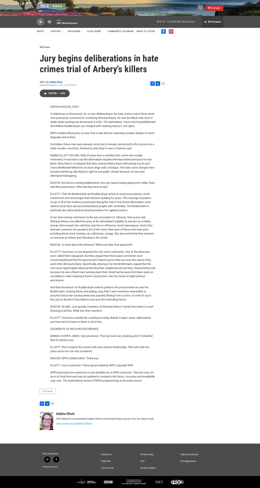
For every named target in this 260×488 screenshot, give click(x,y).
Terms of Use (107, 468)
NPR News (45, 47)
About (40, 31)
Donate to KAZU (148, 468)
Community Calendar (121, 31)
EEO (143, 461)
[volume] (49, 22)
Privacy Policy (147, 454)
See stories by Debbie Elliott (74, 423)
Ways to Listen (146, 31)
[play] (40, 22)
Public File (105, 461)
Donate (215, 7)
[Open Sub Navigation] (46, 31)
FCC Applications (188, 461)
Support (56, 31)
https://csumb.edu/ (189, 454)
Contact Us (106, 454)
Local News (94, 31)
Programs (74, 31)
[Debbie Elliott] (46, 421)
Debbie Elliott (55, 82)
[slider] (54, 21)
